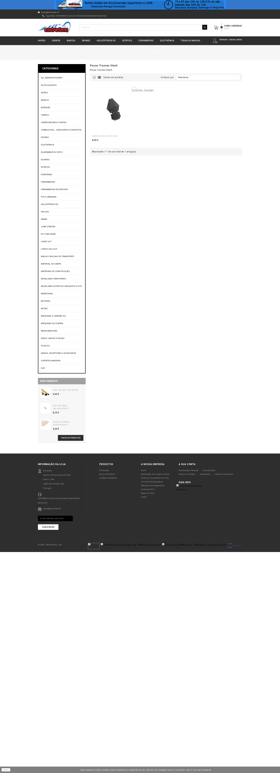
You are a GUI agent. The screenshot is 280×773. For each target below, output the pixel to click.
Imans (44, 219)
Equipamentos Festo (52, 152)
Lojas (143, 497)
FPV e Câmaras (61, 197)
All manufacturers (61, 78)
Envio (143, 470)
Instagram (204, 482)
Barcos (71, 40)
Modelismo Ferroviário (61, 279)
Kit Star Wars (48, 234)
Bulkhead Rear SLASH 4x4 (105, 136)
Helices (61, 212)
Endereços (205, 474)
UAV (61, 368)
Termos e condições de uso (155, 478)
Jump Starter (61, 227)
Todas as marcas (190, 40)
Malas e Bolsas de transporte (57, 256)
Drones (86, 40)
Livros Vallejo (49, 249)
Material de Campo (51, 264)
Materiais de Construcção (61, 271)
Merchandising (61, 331)
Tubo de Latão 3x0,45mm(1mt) (61, 407)
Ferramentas (146, 40)
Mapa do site (147, 493)
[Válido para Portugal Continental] (140, 4)
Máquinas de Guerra (52, 323)
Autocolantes (49, 85)
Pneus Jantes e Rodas (53, 338)
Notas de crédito (187, 474)
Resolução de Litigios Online (155, 474)
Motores (61, 301)
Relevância (208, 77)
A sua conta (187, 464)
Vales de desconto (224, 474)
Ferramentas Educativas (54, 189)
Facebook (194, 482)
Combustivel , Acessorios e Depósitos (61, 130)
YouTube (199, 482)
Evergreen (46, 174)
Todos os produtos (70, 438)
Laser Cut (46, 241)
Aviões (41, 40)
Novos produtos (107, 474)
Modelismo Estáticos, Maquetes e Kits (61, 286)
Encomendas (209, 470)
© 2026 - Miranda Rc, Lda (50, 545)
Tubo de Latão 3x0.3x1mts (65, 390)
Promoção (104, 470)
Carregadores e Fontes (61, 122)
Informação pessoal (188, 470)
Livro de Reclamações (152, 482)
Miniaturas (61, 294)
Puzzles (61, 346)
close (6, 770)
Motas (61, 308)
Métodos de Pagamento (152, 485)
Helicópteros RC (106, 40)
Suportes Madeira (50, 360)
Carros (56, 40)
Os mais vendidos (108, 478)
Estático (127, 40)
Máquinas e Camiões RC (61, 316)
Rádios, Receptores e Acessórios (58, 353)
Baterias (61, 107)
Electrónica (167, 40)
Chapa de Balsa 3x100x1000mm (61, 423)
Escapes (45, 160)
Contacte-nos (147, 489)
